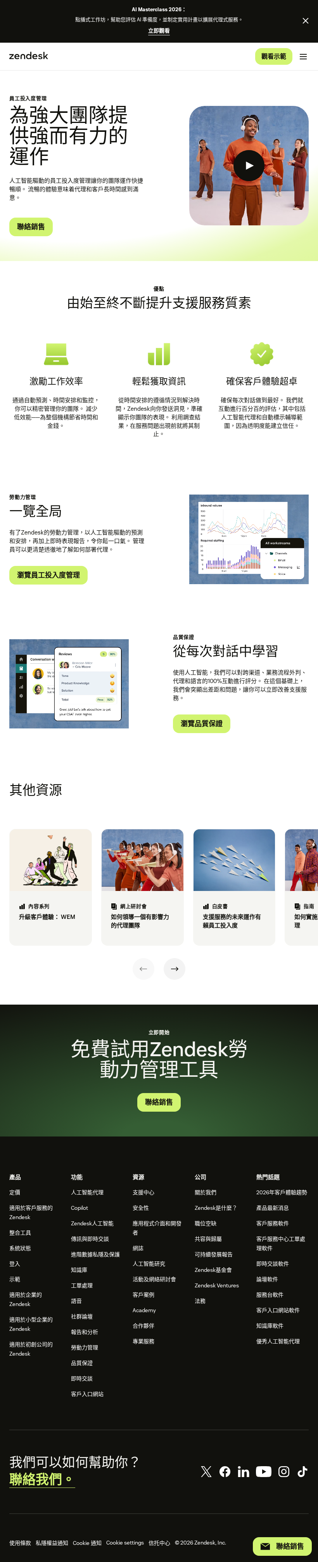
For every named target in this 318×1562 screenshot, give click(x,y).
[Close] (305, 20)
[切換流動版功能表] (303, 56)
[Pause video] (203, 570)
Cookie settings (125, 1542)
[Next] (174, 969)
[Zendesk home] (28, 57)
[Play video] (248, 165)
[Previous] (143, 969)
